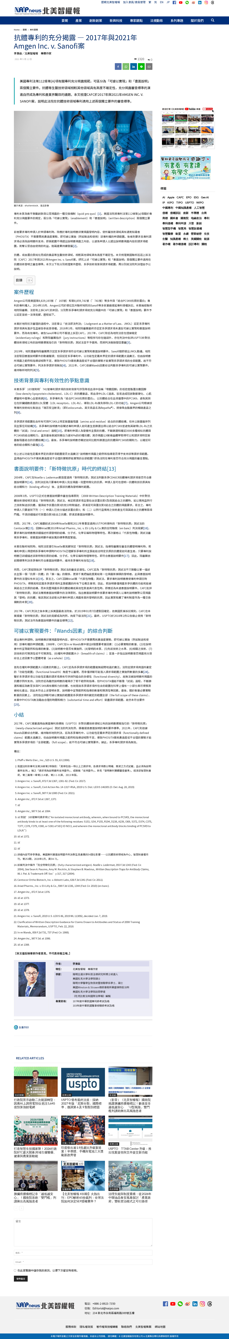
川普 (191, 223)
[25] (16, 704)
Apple (170, 197)
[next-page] (21, 1208)
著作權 (166, 244)
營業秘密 (196, 233)
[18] (91, 560)
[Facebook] (118, 66)
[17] (126, 556)
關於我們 (197, 20)
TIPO (179, 202)
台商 (204, 212)
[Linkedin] (133, 66)
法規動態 (156, 20)
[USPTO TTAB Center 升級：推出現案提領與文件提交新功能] (130, 1131)
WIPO (200, 202)
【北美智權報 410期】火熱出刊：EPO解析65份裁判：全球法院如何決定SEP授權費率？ (82, 1197)
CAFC (180, 197)
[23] (66, 658)
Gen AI (205, 197)
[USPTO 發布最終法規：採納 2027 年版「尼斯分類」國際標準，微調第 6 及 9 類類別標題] (83, 1082)
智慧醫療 (167, 233)
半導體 (195, 212)
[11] (45, 440)
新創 (199, 223)
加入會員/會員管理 (134, 2)
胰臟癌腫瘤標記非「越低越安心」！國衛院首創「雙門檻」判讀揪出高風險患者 (35, 1197)
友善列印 (24, 1027)
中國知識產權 (184, 207)
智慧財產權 (195, 228)
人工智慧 (199, 207)
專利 (206, 218)
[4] (64, 365)
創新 (186, 212)
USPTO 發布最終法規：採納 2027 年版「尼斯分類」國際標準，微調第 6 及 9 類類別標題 (81, 1103)
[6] (45, 398)
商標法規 (66, 1095)
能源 (206, 238)
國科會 (174, 218)
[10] (59, 431)
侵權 (165, 212)
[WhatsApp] (126, 66)
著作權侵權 (179, 244)
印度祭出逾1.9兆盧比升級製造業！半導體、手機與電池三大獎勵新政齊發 (82, 1151)
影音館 (112, 1095)
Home (16, 29)
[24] (145, 672)
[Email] (149, 66)
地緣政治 (196, 218)
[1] (99, 214)
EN (161, 2)
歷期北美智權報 (110, 2)
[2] (74, 246)
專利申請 (181, 223)
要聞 (65, 20)
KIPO (170, 202)
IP (163, 202)
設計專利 (194, 244)
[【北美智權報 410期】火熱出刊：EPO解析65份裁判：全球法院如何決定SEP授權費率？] (83, 1176)
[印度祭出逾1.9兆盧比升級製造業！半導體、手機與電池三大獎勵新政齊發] (83, 1130)
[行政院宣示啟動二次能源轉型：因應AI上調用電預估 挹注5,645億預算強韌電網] (36, 1082)
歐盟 (178, 233)
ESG (196, 197)
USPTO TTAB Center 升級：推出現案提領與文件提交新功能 (129, 1150)
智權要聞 (66, 1189)
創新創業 (95, 20)
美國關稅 (196, 238)
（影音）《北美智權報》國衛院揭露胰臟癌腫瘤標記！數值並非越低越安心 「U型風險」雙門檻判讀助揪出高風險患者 (129, 1105)
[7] (125, 403)
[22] (70, 620)
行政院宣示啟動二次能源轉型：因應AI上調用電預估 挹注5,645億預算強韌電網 (35, 1103)
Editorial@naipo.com (106, 1308)
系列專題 (176, 20)
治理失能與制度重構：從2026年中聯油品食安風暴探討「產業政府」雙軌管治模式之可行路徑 (129, 1197)
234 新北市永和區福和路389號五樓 (113, 1313)
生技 (206, 233)
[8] (18, 412)
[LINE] (141, 66)
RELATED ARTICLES (30, 1058)
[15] (30, 528)
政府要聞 (19, 1095)
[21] (88, 616)
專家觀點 (136, 20)
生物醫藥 (19, 1144)
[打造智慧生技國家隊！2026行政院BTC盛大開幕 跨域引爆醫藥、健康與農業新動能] (36, 1131)
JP (168, 2)
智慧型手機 (169, 228)
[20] (29, 602)
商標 (165, 218)
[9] (34, 426)
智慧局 (182, 228)
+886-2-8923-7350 (104, 1303)
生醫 (165, 238)
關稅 (204, 244)
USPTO (189, 202)
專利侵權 (167, 223)
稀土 (186, 238)
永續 (186, 233)
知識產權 (175, 238)
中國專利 (167, 207)
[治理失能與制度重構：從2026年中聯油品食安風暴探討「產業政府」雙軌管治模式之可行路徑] (130, 1176)
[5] (37, 370)
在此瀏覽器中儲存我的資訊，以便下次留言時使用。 (48, 1270)
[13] (111, 468)
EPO (188, 197)
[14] (29, 482)
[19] (40, 579)
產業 (78, 20)
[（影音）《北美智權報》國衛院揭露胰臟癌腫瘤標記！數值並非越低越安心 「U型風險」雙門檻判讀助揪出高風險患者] (130, 1082)
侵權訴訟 (175, 212)
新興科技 (116, 20)
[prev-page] (16, 1208)
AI (163, 197)
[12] (40, 445)
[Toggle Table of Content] (28, 280)
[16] (145, 528)
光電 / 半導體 (68, 1143)
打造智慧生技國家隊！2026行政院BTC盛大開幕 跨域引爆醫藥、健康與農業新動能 (35, 1152)
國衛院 (185, 218)
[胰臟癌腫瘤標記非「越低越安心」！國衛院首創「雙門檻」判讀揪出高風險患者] (36, 1176)
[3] (128, 342)
